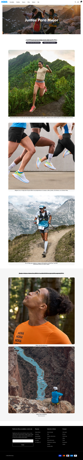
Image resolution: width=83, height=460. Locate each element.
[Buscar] (75, 2)
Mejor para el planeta (49, 42)
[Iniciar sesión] (78, 2)
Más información (41, 416)
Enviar (23, 445)
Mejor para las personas (33, 42)
